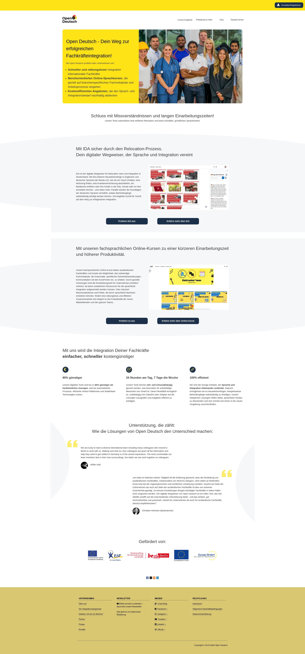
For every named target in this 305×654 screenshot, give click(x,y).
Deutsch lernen (237, 19)
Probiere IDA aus (126, 221)
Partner (82, 619)
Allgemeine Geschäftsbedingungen (207, 608)
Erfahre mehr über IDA (178, 221)
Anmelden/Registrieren (291, 5)
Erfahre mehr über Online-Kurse (178, 321)
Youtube (161, 619)
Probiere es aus (127, 321)
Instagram (161, 614)
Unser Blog (162, 603)
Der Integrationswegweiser (90, 608)
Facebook (161, 608)
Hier (118, 611)
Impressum (197, 603)
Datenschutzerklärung (202, 614)
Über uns (82, 603)
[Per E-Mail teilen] (154, 578)
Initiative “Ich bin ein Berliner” (91, 614)
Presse (82, 624)
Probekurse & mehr (204, 19)
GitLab (160, 629)
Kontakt (82, 629)
